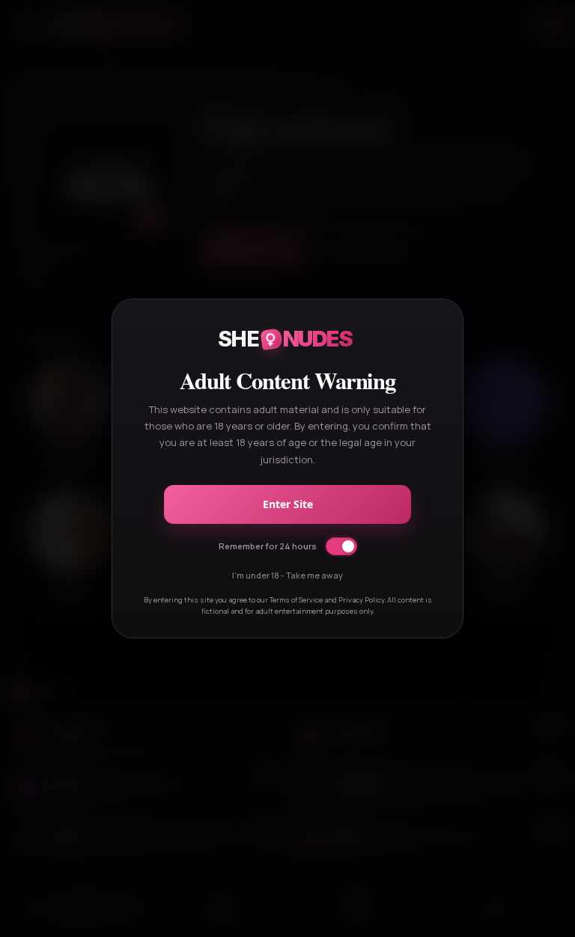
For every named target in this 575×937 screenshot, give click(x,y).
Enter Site (288, 504)
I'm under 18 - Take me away (287, 575)
